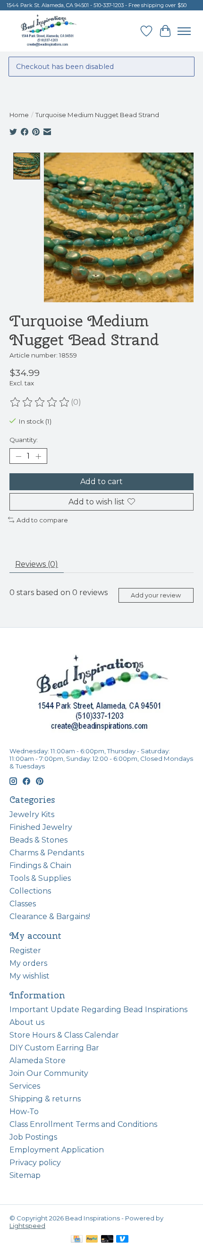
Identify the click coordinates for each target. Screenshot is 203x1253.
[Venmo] (122, 1239)
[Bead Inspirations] (48, 31)
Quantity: (23, 439)
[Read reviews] (40, 402)
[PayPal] (92, 1239)
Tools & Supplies (40, 878)
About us (26, 1022)
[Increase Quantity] (38, 456)
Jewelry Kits (31, 814)
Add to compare (42, 520)
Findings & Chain (40, 865)
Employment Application (56, 1149)
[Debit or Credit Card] (107, 1239)
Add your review (156, 595)
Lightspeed (27, 1225)
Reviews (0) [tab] (36, 564)
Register (25, 950)
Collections (30, 890)
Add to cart (101, 481)
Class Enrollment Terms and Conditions (83, 1124)
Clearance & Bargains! (49, 916)
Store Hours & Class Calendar (64, 1035)
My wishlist (29, 976)
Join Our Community (48, 1073)
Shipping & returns (45, 1098)
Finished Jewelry (40, 827)
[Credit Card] (77, 1239)
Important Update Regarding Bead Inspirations (98, 1009)
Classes (22, 903)
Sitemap (25, 1175)
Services (24, 1086)
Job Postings (33, 1137)
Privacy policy (35, 1162)
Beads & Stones (38, 839)
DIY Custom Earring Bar (54, 1047)
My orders (28, 963)
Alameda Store (37, 1060)
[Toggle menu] (184, 31)
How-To (24, 1111)
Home (19, 115)
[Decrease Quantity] (18, 456)
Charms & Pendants (46, 852)
